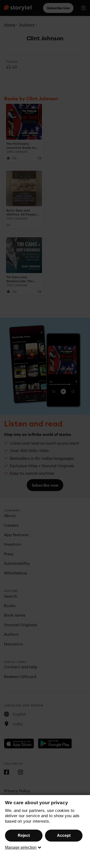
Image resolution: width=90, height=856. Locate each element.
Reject (24, 835)
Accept (63, 835)
